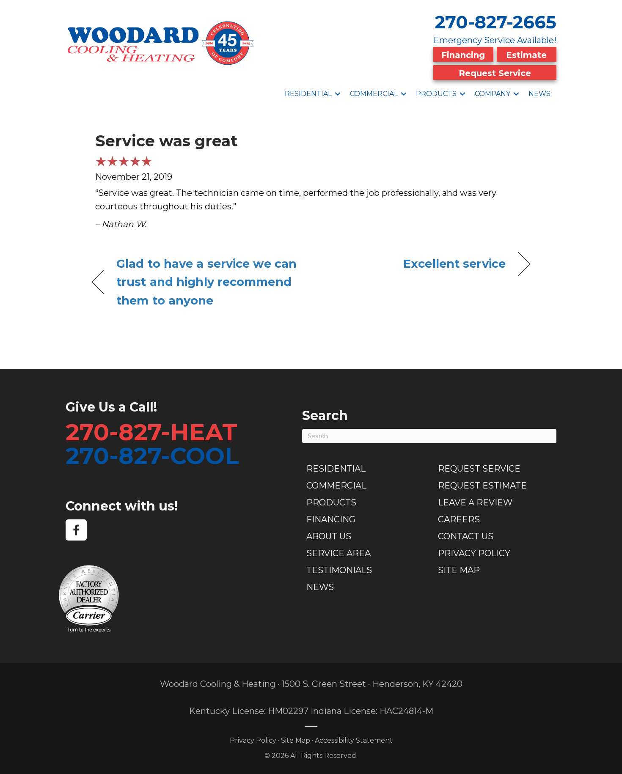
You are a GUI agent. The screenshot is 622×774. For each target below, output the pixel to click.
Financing (463, 55)
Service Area (338, 553)
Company (492, 94)
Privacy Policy (474, 553)
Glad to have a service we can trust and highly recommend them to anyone (206, 282)
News (539, 94)
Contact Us (465, 536)
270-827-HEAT (151, 432)
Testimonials (339, 570)
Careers (459, 519)
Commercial (374, 94)
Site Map (459, 570)
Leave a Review (475, 502)
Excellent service (454, 264)
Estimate (526, 55)
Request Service (495, 73)
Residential (308, 94)
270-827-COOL (152, 456)
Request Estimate (482, 485)
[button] (338, 94)
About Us (328, 536)
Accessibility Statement (354, 740)
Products (436, 94)
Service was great (166, 141)
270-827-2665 (495, 22)
